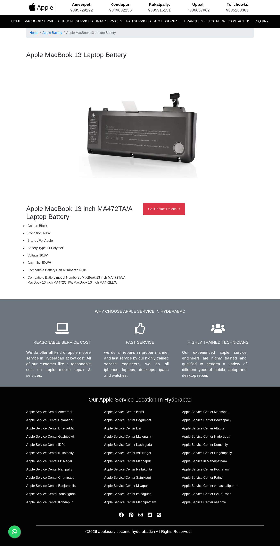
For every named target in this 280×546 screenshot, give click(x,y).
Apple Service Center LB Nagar (49, 461)
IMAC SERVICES (109, 21)
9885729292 (81, 10)
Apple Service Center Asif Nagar (127, 453)
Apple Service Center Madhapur (127, 461)
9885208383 (237, 10)
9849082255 (120, 10)
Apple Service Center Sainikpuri (127, 477)
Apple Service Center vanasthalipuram (210, 486)
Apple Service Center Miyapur (126, 486)
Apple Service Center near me (204, 502)
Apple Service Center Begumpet (127, 420)
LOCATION (217, 21)
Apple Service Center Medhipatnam (130, 502)
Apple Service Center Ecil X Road (206, 494)
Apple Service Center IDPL (46, 444)
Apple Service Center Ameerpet (49, 412)
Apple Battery (52, 32)
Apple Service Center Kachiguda (128, 444)
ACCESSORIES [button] (166, 21)
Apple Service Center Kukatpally (50, 453)
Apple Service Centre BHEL (124, 412)
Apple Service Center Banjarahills (51, 486)
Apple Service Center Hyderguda (206, 436)
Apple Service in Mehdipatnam (204, 461)
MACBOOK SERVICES (41, 21)
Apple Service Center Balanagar (49, 420)
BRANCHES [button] (193, 21)
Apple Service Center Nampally (49, 469)
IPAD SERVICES (138, 21)
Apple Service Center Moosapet (205, 412)
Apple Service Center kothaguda (127, 494)
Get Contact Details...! (164, 209)
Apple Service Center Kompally (205, 444)
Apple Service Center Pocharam (205, 469)
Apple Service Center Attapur (203, 428)
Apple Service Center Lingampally (207, 453)
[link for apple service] (41, 7)
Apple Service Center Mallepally (127, 436)
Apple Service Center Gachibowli (50, 436)
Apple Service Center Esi (122, 428)
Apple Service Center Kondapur (49, 502)
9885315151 (159, 10)
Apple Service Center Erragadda (50, 428)
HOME (17, 21)
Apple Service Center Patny (202, 477)
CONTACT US (239, 21)
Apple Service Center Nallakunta (128, 469)
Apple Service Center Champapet (50, 477)
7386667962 (198, 10)
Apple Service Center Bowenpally (206, 420)
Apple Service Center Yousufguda (51, 494)
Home (34, 32)
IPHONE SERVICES (77, 21)
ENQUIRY (261, 21)
